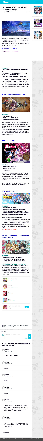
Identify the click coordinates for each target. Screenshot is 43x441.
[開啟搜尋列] (35, 2)
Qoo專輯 (5, 325)
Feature (6, 326)
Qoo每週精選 (11, 326)
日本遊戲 (22, 325)
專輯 (15, 325)
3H (4, 326)
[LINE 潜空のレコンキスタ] (16, 280)
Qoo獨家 (9, 325)
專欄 (12, 325)
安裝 (26, 307)
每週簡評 (26, 325)
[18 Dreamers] (16, 293)
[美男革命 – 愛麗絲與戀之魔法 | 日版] (16, 307)
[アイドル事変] (16, 286)
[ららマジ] (16, 300)
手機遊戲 (18, 325)
